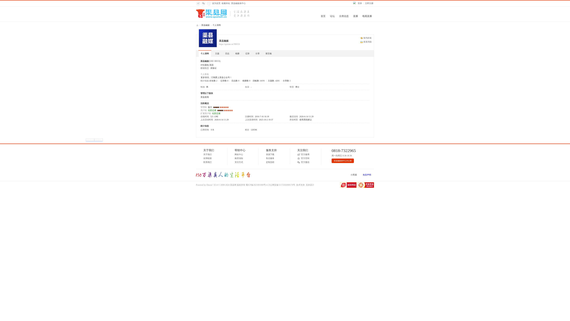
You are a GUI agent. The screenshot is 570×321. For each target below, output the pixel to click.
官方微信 (305, 162)
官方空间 (305, 158)
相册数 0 (246, 81)
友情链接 (207, 158)
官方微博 (305, 154)
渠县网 (197, 25)
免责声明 (367, 175)
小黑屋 (354, 175)
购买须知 (239, 158)
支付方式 (239, 162)
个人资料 (205, 53)
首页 (323, 16)
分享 (257, 53)
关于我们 (207, 154)
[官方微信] (203, 3)
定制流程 (270, 162)
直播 (355, 16)
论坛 (332, 16)
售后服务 (270, 158)
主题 (217, 53)
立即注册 (369, 3)
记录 (247, 53)
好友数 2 (213, 81)
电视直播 (367, 16)
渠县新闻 (205, 97)
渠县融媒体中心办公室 (343, 161)
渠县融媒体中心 (238, 3)
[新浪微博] (198, 3)
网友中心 (239, 154)
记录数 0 (224, 81)
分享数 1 (287, 81)
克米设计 (310, 185)
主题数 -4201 (274, 81)
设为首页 (216, 3)
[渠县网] (222, 17)
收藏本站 (226, 3)
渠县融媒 (205, 25)
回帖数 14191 (259, 81)
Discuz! (209, 185)
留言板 (269, 53)
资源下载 (270, 154)
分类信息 (344, 16)
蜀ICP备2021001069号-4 (256, 185)
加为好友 (367, 38)
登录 (360, 3)
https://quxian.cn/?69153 (229, 44)
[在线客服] (209, 3)
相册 (237, 53)
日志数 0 (235, 81)
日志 (227, 53)
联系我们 (207, 162)
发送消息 (367, 42)
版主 (210, 107)
